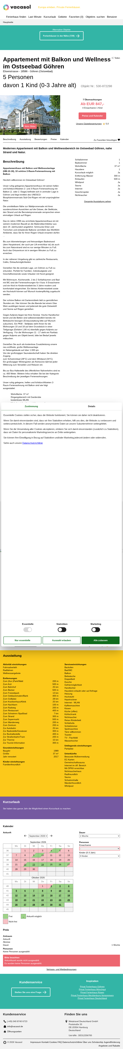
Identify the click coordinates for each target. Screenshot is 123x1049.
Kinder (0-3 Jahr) (87, 852)
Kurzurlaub (50, 16)
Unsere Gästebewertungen (89, 123)
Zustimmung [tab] (31, 406)
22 (25, 864)
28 (34, 904)
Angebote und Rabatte (109, 1046)
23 (34, 864)
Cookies (53, 1042)
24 (42, 864)
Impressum (35, 1042)
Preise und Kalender (92, 116)
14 (34, 895)
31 (60, 904)
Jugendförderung (112, 1042)
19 (16, 900)
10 (60, 891)
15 (42, 895)
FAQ (60, 1042)
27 (25, 904)
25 (69, 900)
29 (42, 904)
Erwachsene (85, 845)
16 (51, 895)
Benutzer (112, 16)
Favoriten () (76, 16)
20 (25, 900)
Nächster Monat (51, 835)
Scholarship (97, 1042)
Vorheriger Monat (25, 835)
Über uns (87, 1042)
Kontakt (45, 1042)
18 (69, 895)
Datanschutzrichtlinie (32, 443)
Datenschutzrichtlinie (72, 1042)
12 (16, 895)
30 (51, 904)
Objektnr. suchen (95, 16)
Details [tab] (91, 406)
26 (16, 904)
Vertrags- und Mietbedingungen (61, 969)
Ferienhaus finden (16, 16)
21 (34, 900)
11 (69, 891)
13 (25, 895)
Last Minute (34, 16)
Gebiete (62, 16)
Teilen (117, 58)
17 (60, 895)
